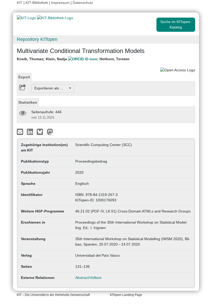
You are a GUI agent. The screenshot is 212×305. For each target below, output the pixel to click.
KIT (19, 3)
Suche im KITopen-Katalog (175, 24)
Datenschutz (83, 3)
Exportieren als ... (51, 88)
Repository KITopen (37, 39)
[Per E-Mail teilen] (20, 131)
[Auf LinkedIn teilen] (30, 131)
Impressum (60, 3)
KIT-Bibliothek (37, 3)
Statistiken (27, 102)
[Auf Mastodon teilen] (50, 131)
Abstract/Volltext (88, 278)
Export (24, 77)
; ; (73, 59)
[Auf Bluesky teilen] (41, 131)
